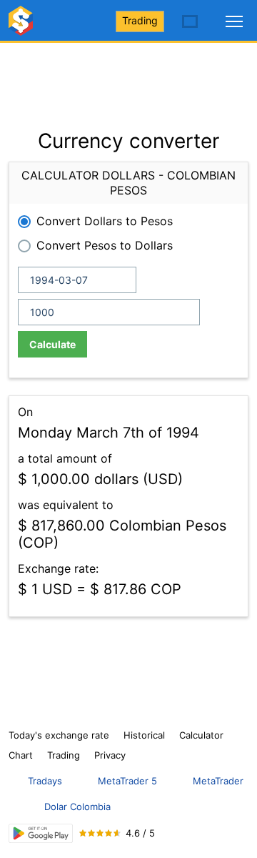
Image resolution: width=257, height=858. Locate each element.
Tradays (45, 780)
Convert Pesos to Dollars (104, 245)
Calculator (201, 735)
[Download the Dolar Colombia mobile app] (41, 833)
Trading (140, 20)
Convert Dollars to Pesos (104, 221)
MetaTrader (218, 780)
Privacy (110, 755)
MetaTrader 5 (127, 780)
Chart (21, 755)
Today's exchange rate (59, 735)
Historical (144, 735)
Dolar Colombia (77, 806)
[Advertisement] (128, 78)
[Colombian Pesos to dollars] (23, 27)
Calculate (52, 344)
